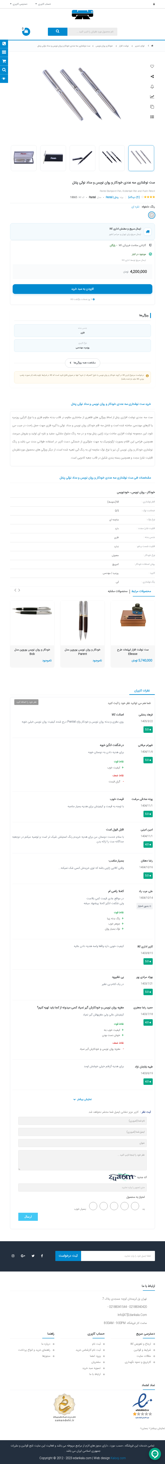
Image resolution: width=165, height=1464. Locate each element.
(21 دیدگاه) (134, 197)
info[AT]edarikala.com (132, 1315)
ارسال (28, 1216)
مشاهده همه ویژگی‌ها (85, 363)
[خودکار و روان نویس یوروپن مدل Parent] (82, 621)
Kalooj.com (118, 1458)
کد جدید (142, 1177)
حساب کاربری (44, 4)
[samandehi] (64, 1407)
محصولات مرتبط (141, 591)
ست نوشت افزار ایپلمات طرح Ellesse (132, 652)
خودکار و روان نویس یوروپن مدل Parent (82, 652)
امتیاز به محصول (136, 1197)
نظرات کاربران (142, 690)
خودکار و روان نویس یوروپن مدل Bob (32, 652)
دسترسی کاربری (19, 4)
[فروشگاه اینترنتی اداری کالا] (152, 46)
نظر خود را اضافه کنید (26, 702)
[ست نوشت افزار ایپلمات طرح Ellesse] (133, 617)
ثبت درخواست (68, 1256)
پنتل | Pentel (112, 197)
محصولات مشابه (117, 591)
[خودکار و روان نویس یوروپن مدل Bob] (32, 611)
